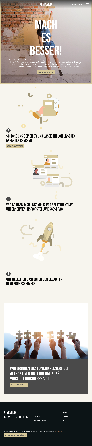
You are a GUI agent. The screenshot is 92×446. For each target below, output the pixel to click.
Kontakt (36, 425)
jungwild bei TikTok (13, 417)
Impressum (67, 412)
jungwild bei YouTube (20, 417)
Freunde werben (40, 421)
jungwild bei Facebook (23, 417)
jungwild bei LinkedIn (5, 417)
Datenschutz (67, 416)
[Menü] (87, 4)
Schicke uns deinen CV (46, 72)
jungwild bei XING (9, 417)
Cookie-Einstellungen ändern (15, 435)
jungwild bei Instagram (16, 417)
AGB (64, 421)
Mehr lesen (58, 431)
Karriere (37, 416)
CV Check (37, 412)
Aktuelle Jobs (77, 4)
